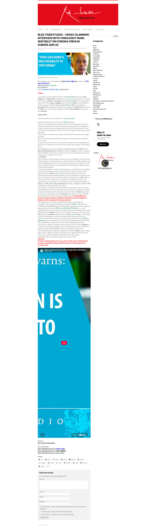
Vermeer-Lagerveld (99, 109)
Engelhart (96, 58)
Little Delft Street (99, 76)
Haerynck (96, 64)
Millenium (96, 85)
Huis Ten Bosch (98, 70)
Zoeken (115, 36)
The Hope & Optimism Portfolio (103, 101)
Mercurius (96, 83)
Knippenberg (97, 74)
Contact (99, 29)
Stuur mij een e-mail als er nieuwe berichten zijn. (57, 515)
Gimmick (96, 60)
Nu (47, 29)
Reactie (41, 479)
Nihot (95, 87)
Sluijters (96, 99)
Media (76, 48)
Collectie (96, 54)
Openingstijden (72, 29)
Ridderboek (97, 95)
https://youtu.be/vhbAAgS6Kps (46, 443)
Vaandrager (97, 105)
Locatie (72, 48)
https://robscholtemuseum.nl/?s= (51, 449)
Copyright (96, 56)
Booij (94, 48)
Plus (94, 91)
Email (41, 497)
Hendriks (96, 66)
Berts (95, 46)
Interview (66, 48)
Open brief (87, 29)
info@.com (69, 81)
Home (40, 29)
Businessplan (55, 48)
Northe (95, 89)
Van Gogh (96, 107)
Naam (41, 492)
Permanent (56, 29)
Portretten (82, 48)
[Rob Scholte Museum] (78, 14)
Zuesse (95, 113)
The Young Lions (98, 103)
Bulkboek (96, 50)
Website (42, 502)
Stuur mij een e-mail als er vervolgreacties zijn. (57, 512)
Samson (95, 97)
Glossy (95, 62)
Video (40, 49)
